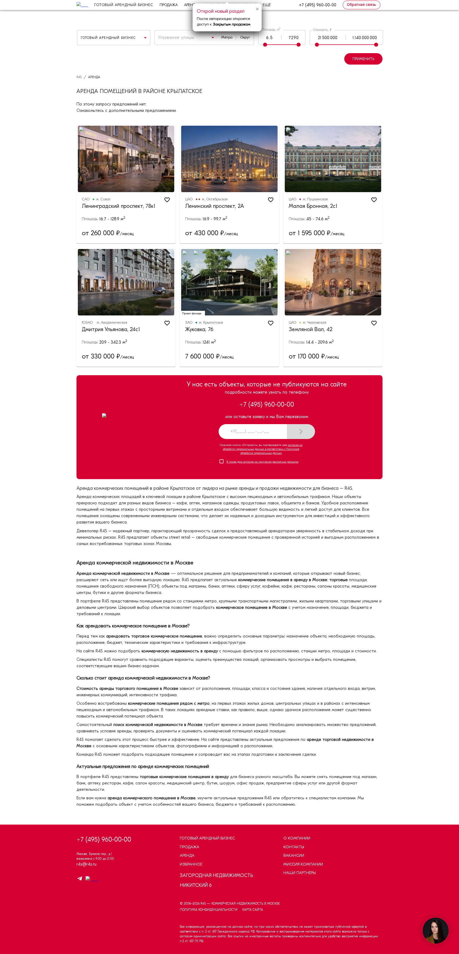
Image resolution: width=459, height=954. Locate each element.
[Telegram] (79, 879)
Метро (226, 37)
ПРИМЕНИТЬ (363, 59)
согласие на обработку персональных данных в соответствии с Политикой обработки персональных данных (263, 449)
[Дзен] (91, 879)
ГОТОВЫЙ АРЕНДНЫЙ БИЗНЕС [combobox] (108, 38)
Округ (245, 37)
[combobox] (179, 37)
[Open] (212, 37)
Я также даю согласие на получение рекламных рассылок (263, 461)
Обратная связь (361, 4)
